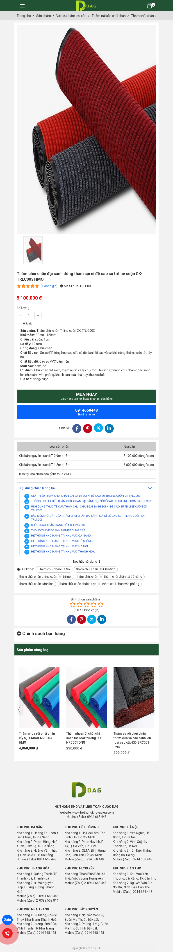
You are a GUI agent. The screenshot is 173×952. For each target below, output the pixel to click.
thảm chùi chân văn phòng (120, 584)
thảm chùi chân (87, 576)
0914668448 (86, 412)
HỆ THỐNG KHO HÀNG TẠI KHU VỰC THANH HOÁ (63, 551)
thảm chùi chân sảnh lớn (36, 584)
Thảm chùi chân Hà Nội (54, 569)
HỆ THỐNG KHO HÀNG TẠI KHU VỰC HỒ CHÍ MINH (63, 541)
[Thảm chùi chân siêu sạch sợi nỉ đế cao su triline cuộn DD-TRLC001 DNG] (134, 695)
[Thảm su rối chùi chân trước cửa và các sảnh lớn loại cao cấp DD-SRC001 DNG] (86, 695)
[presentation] (19, 709)
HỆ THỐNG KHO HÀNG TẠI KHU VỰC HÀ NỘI (59, 546)
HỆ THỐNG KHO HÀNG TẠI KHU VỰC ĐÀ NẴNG (61, 535)
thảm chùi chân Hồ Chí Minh (95, 569)
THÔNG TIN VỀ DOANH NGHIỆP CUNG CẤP (58, 530)
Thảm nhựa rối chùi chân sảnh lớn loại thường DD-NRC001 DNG (37, 738)
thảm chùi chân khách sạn (77, 584)
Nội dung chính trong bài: (38, 488)
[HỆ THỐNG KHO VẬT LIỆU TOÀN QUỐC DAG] (85, 5)
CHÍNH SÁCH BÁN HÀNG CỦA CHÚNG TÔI (58, 525)
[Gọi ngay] (7, 933)
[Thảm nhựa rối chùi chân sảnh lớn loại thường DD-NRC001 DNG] (39, 695)
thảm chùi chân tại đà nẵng (123, 576)
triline (67, 576)
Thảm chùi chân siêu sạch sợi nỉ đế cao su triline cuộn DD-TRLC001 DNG (134, 738)
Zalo (7, 920)
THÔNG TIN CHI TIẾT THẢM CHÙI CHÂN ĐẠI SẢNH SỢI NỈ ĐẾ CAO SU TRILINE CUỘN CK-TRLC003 (92, 501)
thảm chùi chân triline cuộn (38, 576)
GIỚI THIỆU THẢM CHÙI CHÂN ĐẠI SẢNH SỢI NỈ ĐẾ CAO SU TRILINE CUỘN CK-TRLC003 (85, 495)
